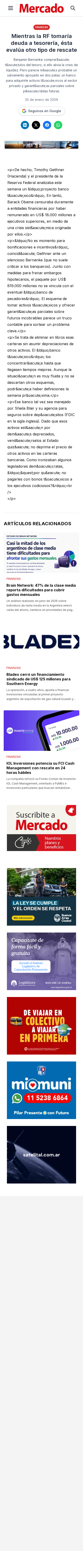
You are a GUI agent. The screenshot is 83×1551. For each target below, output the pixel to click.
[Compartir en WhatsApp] (58, 125)
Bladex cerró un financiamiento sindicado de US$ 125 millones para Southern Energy (38, 679)
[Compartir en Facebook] (47, 125)
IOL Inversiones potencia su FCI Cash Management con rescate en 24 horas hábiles (40, 768)
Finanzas (41, 27)
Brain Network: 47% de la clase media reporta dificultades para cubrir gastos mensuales (41, 590)
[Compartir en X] (36, 125)
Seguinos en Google (44, 111)
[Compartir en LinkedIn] (25, 125)
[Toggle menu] (11, 8)
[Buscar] (72, 8)
